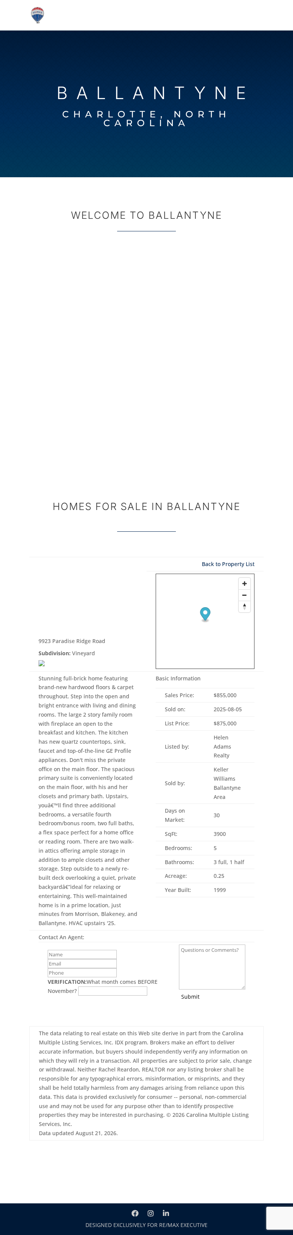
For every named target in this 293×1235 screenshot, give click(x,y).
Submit (190, 996)
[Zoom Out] (244, 595)
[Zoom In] (244, 583)
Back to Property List (228, 564)
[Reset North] (244, 606)
